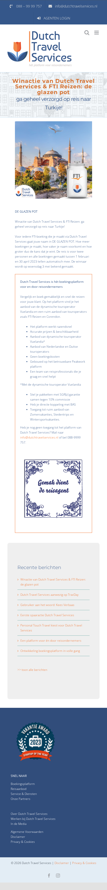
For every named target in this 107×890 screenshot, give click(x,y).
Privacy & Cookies (84, 863)
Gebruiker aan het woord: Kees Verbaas (47, 605)
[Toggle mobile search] (86, 32)
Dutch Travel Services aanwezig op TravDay (49, 595)
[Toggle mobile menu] (97, 32)
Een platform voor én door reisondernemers (50, 640)
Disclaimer (18, 837)
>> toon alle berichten (32, 670)
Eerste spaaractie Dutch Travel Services (47, 615)
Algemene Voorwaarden (27, 832)
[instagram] (58, 876)
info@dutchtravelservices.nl (39, 437)
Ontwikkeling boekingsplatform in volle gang (50, 651)
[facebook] (49, 876)
